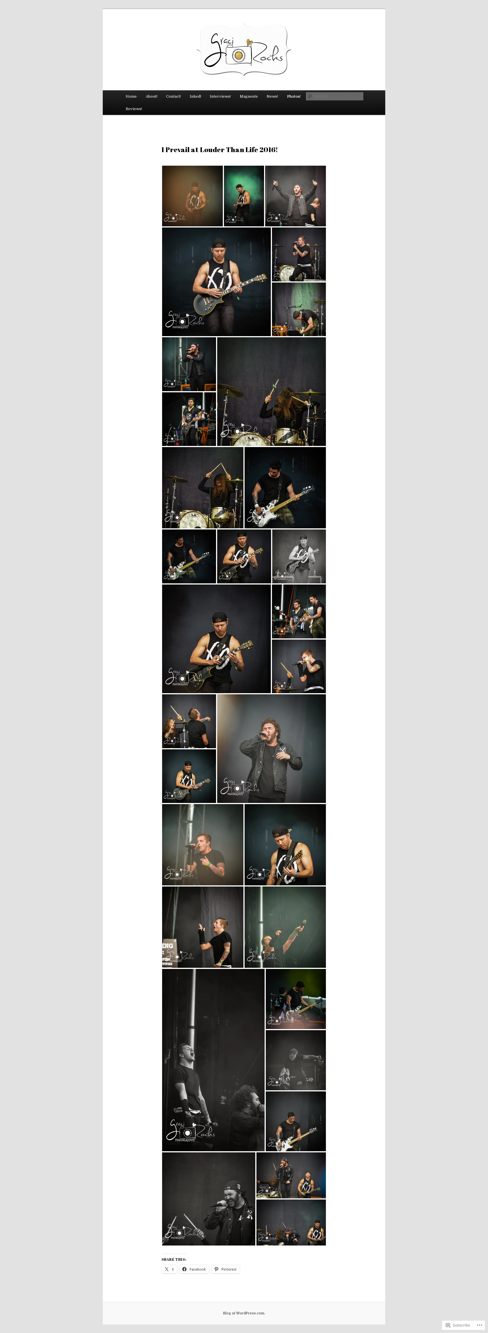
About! (151, 96)
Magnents (249, 96)
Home (131, 96)
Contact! (173, 96)
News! (272, 96)
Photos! (294, 96)
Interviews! (220, 96)
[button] (192, 196)
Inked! (195, 96)
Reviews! (134, 109)
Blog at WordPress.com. (244, 1313)
